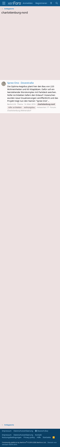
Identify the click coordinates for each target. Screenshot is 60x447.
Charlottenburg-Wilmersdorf (19, 110)
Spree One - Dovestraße (20, 82)
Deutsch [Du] (42, 431)
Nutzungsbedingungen (11, 437)
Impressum (6, 431)
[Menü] (4, 3)
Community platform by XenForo (24, 442)
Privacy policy (29, 437)
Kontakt (38, 435)
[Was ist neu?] (51, 3)
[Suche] (56, 3)
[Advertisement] (30, 48)
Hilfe (39, 437)
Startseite (47, 437)
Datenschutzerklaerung (23, 431)
